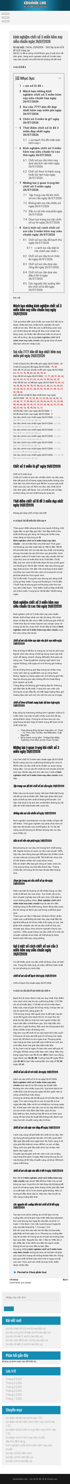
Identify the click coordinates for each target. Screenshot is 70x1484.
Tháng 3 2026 (14, 1390)
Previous (14, 1279)
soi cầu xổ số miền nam (19, 1453)
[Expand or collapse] (59, 78)
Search (9, 1308)
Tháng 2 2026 (14, 1394)
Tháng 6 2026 (14, 1379)
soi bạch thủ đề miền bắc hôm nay (29, 520)
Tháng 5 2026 (14, 1383)
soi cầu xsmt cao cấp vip (19, 1461)
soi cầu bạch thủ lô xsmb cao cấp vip (26, 1328)
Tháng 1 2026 (14, 1398)
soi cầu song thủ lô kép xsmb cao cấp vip (28, 1332)
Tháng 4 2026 (14, 1386)
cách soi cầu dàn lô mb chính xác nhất (32, 991)
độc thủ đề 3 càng (15, 1441)
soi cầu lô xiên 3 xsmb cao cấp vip (24, 1344)
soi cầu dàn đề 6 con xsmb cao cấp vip (27, 1340)
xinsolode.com (35, 2)
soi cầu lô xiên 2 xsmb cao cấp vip (24, 1336)
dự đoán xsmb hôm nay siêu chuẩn (25, 1437)
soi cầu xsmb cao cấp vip (19, 1457)
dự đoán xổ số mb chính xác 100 (24, 1417)
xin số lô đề (19, 67)
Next (65, 1279)
